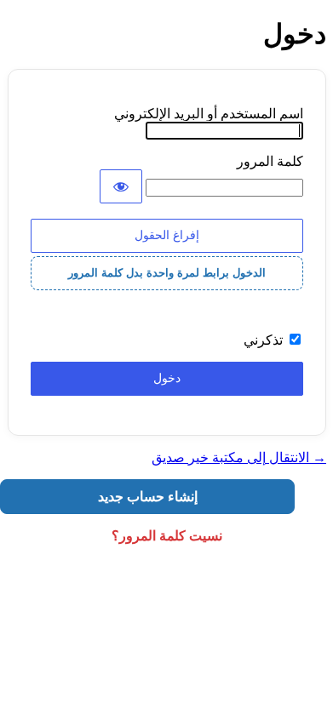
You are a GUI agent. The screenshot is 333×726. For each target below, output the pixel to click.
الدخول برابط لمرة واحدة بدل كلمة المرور (167, 272)
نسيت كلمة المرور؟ (167, 536)
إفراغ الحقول (167, 235)
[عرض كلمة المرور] (121, 186)
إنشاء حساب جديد (148, 496)
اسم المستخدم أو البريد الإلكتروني (208, 113)
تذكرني (263, 340)
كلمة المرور (270, 161)
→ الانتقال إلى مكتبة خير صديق (239, 457)
